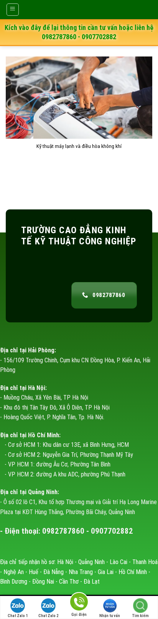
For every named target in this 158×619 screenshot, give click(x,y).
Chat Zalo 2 (48, 616)
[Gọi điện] (79, 603)
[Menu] (13, 9)
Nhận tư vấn (109, 616)
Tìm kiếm (140, 616)
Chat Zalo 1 (18, 616)
